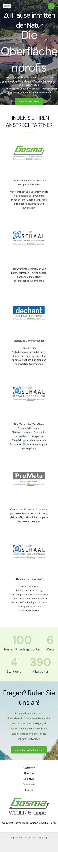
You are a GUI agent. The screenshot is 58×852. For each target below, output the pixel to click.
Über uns (29, 773)
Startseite (29, 767)
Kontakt (29, 790)
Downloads (29, 784)
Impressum (17, 837)
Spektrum (29, 778)
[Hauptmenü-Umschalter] (51, 6)
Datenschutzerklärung (36, 837)
